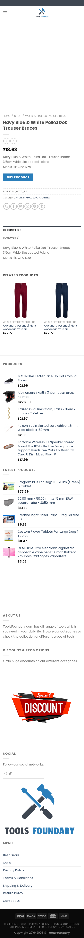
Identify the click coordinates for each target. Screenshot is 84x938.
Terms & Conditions (18, 878)
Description (12, 230)
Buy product (18, 177)
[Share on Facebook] (13, 206)
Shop (17, 116)
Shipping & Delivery (17, 885)
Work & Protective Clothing (45, 116)
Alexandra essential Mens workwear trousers (20, 327)
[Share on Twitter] (20, 206)
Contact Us (11, 901)
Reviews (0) (11, 238)
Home (6, 116)
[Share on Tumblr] (41, 206)
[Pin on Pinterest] (34, 206)
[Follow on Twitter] (10, 774)
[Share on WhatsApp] (6, 206)
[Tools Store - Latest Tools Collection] (42, 13)
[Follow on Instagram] (5, 774)
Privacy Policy (13, 870)
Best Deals (11, 855)
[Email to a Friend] (27, 206)
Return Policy (13, 893)
